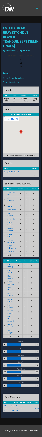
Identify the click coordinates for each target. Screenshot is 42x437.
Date (5, 402)
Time (36, 402)
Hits (27, 189)
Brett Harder (11, 210)
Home (16, 402)
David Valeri (11, 219)
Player (9, 189)
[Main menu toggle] (37, 7)
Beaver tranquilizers (11, 82)
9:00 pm (36, 408)
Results (22, 402)
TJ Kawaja (10, 251)
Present (20, 189)
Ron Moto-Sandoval (10, 319)
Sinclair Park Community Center (21, 114)
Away (29, 402)
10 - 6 (22, 408)
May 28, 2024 (5, 408)
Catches (33, 189)
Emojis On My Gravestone (13, 78)
